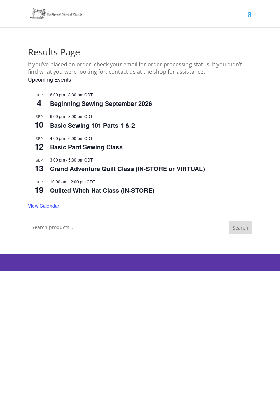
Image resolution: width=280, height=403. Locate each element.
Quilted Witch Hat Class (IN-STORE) (102, 190)
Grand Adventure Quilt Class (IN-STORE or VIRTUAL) (127, 168)
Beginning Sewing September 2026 (101, 103)
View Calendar (43, 205)
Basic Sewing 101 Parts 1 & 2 (92, 125)
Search (240, 227)
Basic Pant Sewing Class (86, 146)
